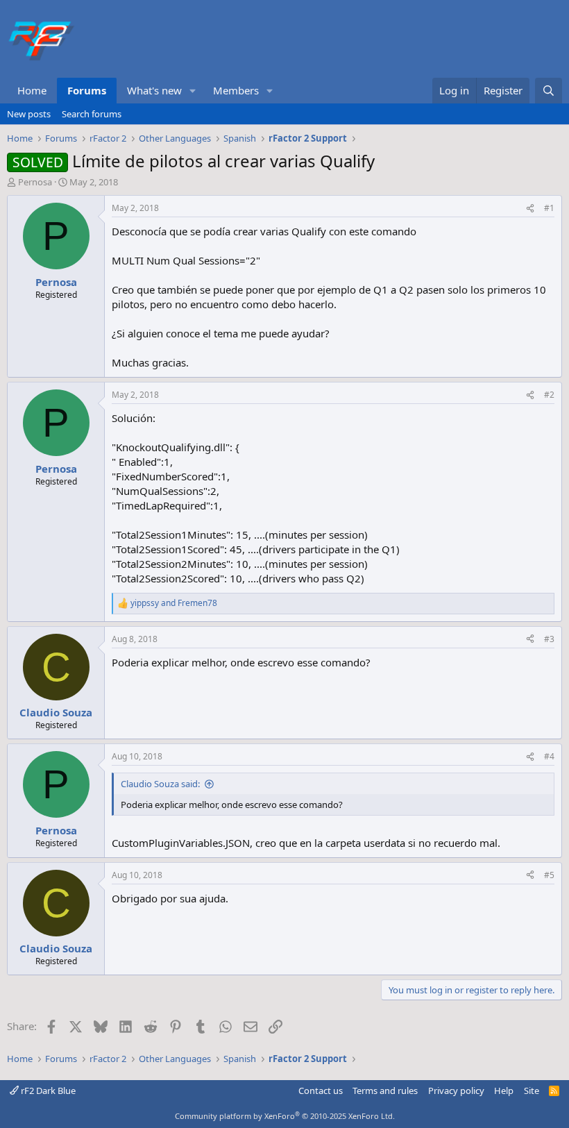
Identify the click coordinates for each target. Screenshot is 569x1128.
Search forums (91, 114)
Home (31, 90)
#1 (549, 208)
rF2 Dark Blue (47, 1090)
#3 (549, 639)
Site (531, 1090)
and (173, 603)
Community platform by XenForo (285, 1116)
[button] (193, 90)
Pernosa (35, 182)
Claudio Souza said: (160, 783)
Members (236, 90)
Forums (86, 90)
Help (503, 1090)
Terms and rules (385, 1090)
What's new (154, 90)
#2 (549, 395)
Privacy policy (456, 1090)
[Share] (530, 209)
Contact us (320, 1090)
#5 (549, 875)
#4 (549, 756)
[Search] (548, 90)
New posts (29, 114)
